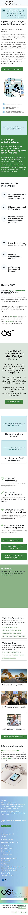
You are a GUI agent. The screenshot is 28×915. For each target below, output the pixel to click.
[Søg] (25, 899)
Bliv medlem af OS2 (14, 402)
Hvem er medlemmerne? (10, 627)
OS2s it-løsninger (8, 839)
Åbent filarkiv (6, 826)
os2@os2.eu (6, 864)
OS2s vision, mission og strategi (11, 630)
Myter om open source (9, 658)
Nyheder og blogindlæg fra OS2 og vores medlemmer (14, 737)
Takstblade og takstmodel (10, 842)
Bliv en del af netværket (10, 750)
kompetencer (9, 321)
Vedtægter (6, 845)
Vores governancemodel (12, 540)
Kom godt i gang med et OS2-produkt (13, 636)
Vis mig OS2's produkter (12, 69)
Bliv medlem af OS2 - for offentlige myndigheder (14, 557)
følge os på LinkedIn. (9, 758)
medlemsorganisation (17, 290)
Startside (3, 836)
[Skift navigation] (2, 2)
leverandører (14, 316)
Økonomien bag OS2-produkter (11, 633)
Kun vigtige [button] (15, 912)
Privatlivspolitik (7, 854)
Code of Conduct (8, 848)
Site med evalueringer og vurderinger (14, 547)
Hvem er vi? (6, 861)
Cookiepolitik (22, 907)
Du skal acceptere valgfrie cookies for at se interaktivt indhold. (14, 127)
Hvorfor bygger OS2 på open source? (13, 655)
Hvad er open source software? (11, 652)
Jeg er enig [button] (23, 912)
